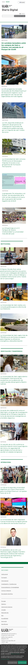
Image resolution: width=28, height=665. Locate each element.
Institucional (4, 574)
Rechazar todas (12, 662)
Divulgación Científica (7, 594)
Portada (3, 601)
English (3, 1)
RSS (2, 615)
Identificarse (4, 624)
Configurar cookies (5, 659)
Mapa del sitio (5, 612)
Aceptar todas (22, 662)
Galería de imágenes (6, 607)
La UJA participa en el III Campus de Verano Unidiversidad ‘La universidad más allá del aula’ (12, 231)
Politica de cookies (15, 654)
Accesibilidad (4, 618)
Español (7, 1)
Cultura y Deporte (6, 590)
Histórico (3, 604)
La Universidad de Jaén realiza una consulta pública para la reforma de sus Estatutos (13, 307)
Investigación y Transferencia (8, 584)
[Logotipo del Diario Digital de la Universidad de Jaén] (10, 10)
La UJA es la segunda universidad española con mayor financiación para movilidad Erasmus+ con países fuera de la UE (13, 490)
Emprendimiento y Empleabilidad (10, 587)
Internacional (4, 580)
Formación (4, 577)
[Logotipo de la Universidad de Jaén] (7, 6)
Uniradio (3, 610)
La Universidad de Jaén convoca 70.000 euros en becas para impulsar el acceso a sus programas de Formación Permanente (13, 162)
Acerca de (4, 621)
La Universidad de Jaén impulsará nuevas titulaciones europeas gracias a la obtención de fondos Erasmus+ (13, 521)
